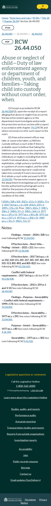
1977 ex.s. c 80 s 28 (28, 214)
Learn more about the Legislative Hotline (25, 397)
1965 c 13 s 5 (22, 220)
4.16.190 (6, 332)
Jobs (25, 455)
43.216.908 (8, 278)
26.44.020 (7, 291)
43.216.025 (24, 266)
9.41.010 (28, 341)
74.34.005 (7, 307)
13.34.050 (7, 179)
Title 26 (45, 17)
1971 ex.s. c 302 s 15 (27, 217)
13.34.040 (23, 250)
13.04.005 (7, 319)
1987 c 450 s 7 (32, 208)
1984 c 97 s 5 (17, 211)
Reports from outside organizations (25, 433)
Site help (25, 467)
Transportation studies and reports (25, 427)
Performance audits (25, 415)
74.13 (34, 127)
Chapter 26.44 (11, 21)
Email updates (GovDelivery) (25, 480)
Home (5, 17)
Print (7, 27)
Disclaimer (30, 499)
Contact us (25, 473)
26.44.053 (37, 33)
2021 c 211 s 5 (28, 201)
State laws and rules (20, 17)
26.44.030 (7, 111)
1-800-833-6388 (36, 391)
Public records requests (25, 461)
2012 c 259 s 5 (36, 204)
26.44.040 (7, 33)
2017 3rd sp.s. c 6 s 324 (16, 204)
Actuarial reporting (25, 421)
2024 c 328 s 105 (11, 201)
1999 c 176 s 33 (10, 208)
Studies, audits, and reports (25, 409)
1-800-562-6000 (25, 385)
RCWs (36, 17)
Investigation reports (25, 440)
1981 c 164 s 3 (32, 211)
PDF (7, 41)
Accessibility (25, 449)
